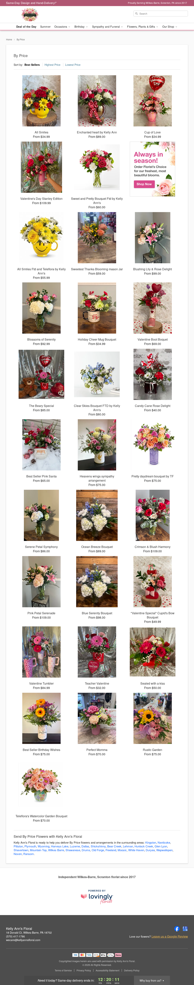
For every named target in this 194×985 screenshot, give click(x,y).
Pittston (18, 846)
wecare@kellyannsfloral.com (23, 940)
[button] (184, 969)
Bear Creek (114, 846)
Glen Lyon (161, 846)
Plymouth (30, 846)
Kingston (150, 842)
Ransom (28, 854)
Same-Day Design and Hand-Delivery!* (31, 3)
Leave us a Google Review (170, 936)
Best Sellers (32, 65)
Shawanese (73, 850)
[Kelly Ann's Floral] (33, 14)
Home (9, 39)
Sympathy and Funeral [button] (106, 26)
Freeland (111, 850)
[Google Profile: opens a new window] (185, 928)
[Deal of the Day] (152, 169)
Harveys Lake (59, 846)
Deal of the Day (26, 26)
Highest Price (52, 65)
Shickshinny (98, 846)
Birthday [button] (79, 26)
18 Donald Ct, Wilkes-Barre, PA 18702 (29, 932)
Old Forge (98, 850)
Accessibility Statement (107, 970)
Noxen (18, 854)
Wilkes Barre (56, 850)
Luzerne (75, 846)
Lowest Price (73, 65)
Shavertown (21, 850)
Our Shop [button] (168, 26)
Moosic (122, 850)
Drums (86, 850)
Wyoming (43, 846)
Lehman (128, 846)
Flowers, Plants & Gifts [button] (141, 26)
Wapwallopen (164, 850)
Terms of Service (63, 970)
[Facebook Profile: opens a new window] (177, 928)
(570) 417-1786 (15, 936)
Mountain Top (38, 850)
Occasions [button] (61, 26)
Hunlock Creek (144, 846)
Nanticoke (164, 842)
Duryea (150, 850)
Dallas (85, 846)
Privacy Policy (84, 970)
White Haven (136, 850)
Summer (45, 26)
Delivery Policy (131, 970)
